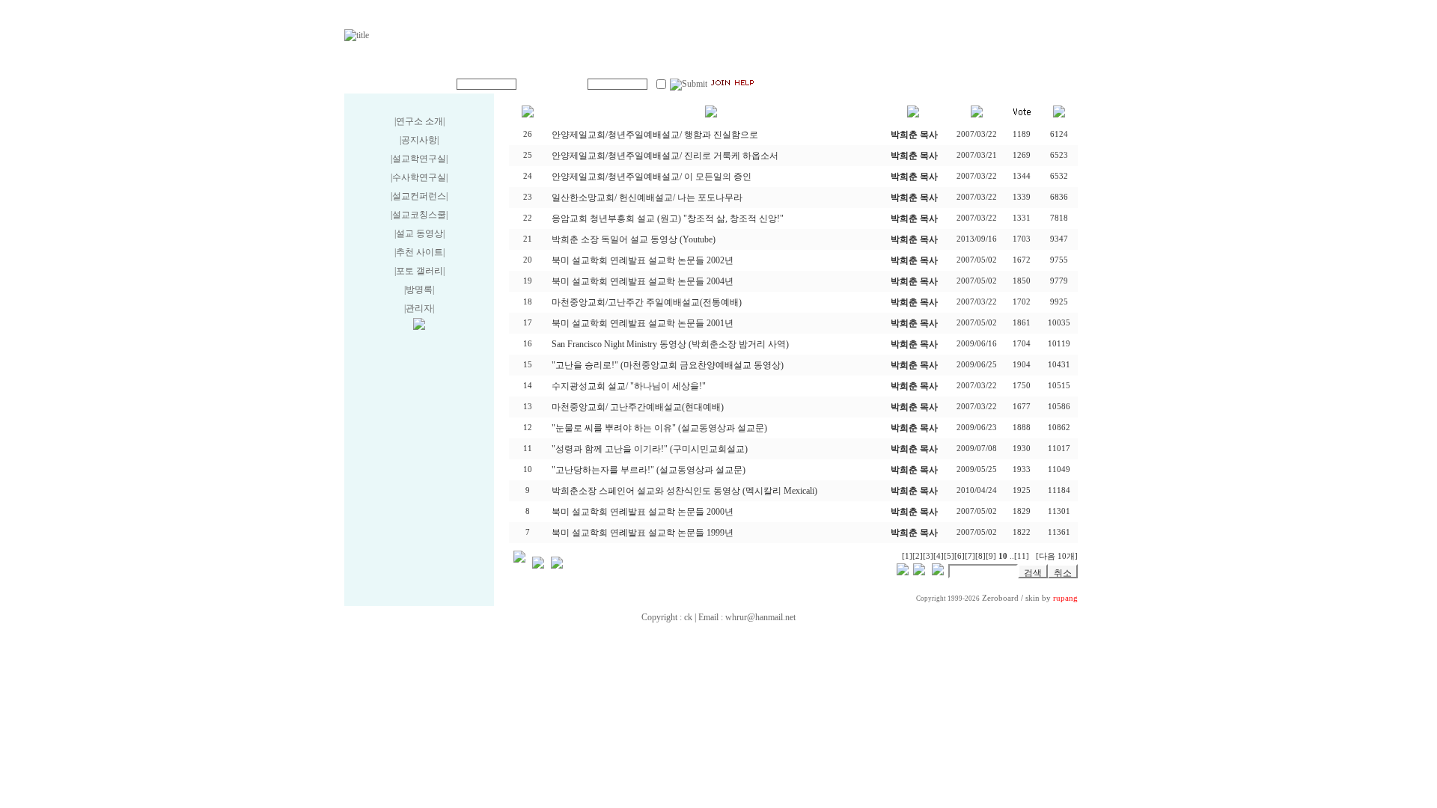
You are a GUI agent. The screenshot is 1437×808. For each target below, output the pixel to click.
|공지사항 (418, 140)
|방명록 (418, 289)
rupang (1065, 598)
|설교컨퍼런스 (418, 196)
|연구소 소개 (418, 121)
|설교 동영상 (418, 233)
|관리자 (418, 308)
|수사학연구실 (418, 177)
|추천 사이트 (418, 252)
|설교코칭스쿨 (418, 214)
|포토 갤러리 (418, 271)
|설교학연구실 (418, 158)
